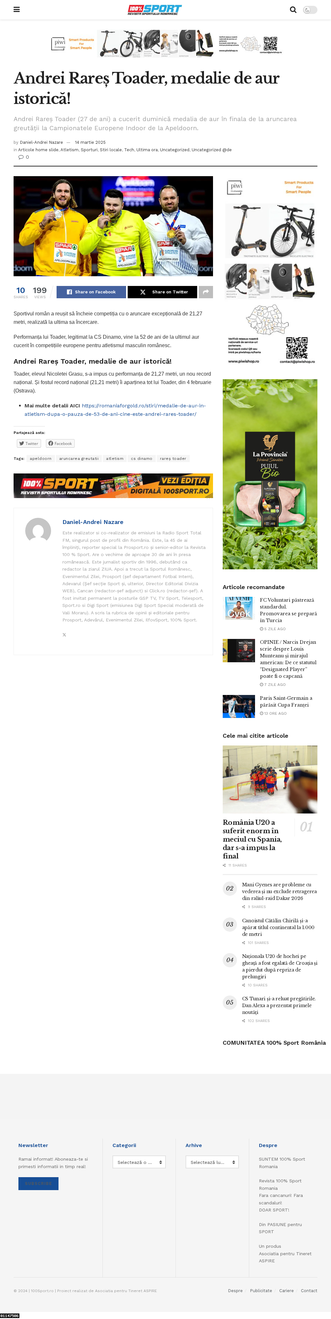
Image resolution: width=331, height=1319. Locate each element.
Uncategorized (174, 149)
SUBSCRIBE (38, 1183)
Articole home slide (38, 149)
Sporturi (89, 149)
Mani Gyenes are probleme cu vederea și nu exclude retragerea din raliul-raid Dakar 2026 (279, 891)
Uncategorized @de (212, 149)
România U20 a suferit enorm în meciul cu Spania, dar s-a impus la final (252, 839)
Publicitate (261, 1290)
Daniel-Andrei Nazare (41, 142)
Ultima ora (147, 149)
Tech (129, 149)
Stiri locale (111, 149)
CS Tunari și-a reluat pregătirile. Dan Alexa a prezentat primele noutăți (279, 1005)
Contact (309, 1290)
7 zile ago (274, 684)
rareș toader (173, 458)
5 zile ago (274, 629)
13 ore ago (275, 713)
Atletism (69, 149)
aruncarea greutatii (79, 458)
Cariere (286, 1290)
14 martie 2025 (90, 142)
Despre (235, 1290)
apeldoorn (41, 458)
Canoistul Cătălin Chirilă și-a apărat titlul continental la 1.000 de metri (278, 927)
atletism (114, 458)
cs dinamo (142, 458)
